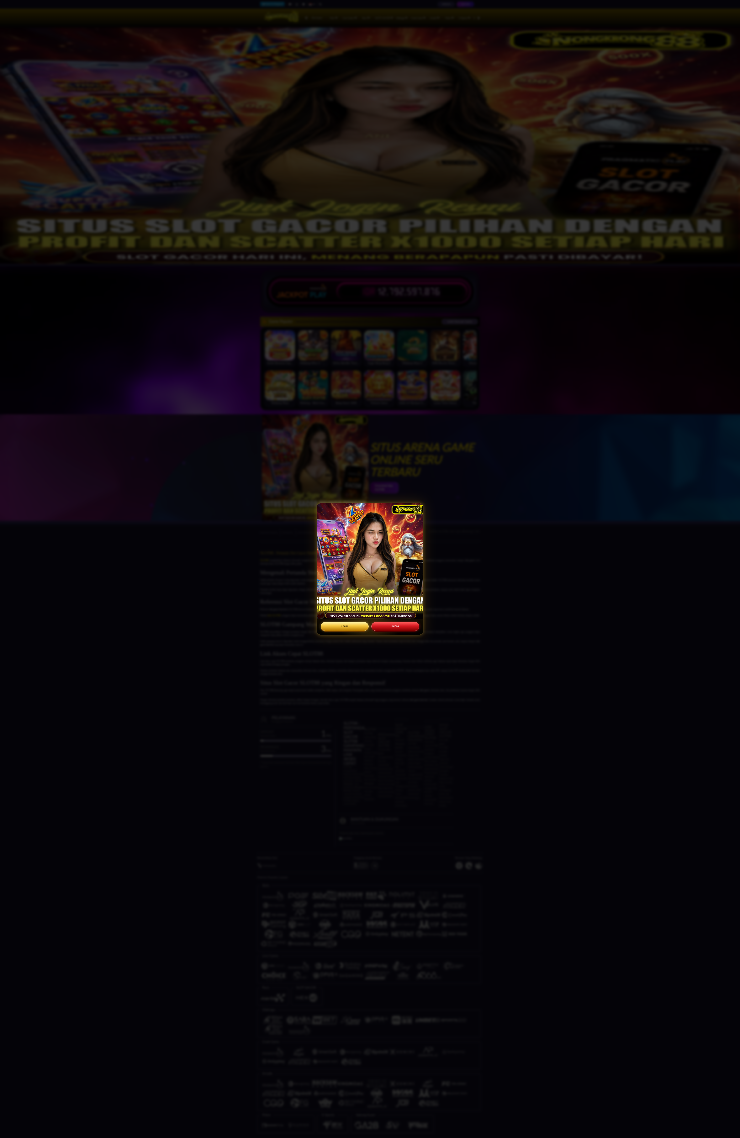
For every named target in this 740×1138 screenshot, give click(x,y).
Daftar (395, 626)
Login (344, 626)
